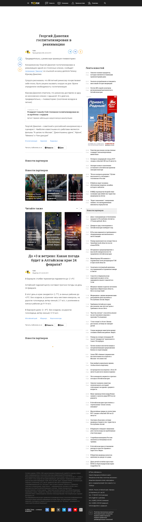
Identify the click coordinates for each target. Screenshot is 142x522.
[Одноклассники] (80, 51)
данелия (43, 141)
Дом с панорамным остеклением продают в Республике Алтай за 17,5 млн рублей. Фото (103, 219)
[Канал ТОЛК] (60, 147)
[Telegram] (70, 51)
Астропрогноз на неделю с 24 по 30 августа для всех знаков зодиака (103, 371)
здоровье (53, 141)
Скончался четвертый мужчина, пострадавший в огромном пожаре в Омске (34, 237)
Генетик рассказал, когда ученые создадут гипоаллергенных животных (102, 152)
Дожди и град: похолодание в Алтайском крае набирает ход (101, 227)
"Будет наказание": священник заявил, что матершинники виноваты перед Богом (102, 202)
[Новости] (48, 147)
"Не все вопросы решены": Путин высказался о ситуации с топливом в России (102, 176)
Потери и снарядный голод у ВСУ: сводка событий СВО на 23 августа (103, 160)
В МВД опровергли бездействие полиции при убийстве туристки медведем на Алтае (102, 194)
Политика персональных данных (104, 512)
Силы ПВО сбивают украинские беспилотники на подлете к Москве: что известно (102, 356)
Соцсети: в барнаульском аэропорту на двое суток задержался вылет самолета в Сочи (101, 279)
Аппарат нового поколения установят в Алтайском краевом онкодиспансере (102, 168)
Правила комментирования (102, 515)
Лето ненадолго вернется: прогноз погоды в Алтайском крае (103, 377)
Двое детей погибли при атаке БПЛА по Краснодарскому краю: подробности (102, 464)
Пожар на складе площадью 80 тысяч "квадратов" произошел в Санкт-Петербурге (73, 236)
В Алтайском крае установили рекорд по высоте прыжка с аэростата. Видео (101, 448)
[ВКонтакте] (75, 51)
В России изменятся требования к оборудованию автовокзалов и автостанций (103, 234)
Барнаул (43, 318)
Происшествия (80, 3)
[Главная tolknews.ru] (35, 3)
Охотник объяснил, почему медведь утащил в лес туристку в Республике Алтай (103, 422)
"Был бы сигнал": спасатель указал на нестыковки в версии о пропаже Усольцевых (103, 315)
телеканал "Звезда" (34, 71)
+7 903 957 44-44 (97, 495)
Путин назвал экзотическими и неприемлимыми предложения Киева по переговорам (102, 348)
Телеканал (65, 3)
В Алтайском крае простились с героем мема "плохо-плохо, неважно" (102, 405)
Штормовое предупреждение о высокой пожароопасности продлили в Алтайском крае (102, 252)
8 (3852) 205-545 (97, 500)
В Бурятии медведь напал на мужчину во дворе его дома (101, 456)
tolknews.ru (97, 472)
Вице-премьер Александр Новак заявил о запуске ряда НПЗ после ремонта (102, 396)
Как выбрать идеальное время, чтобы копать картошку (102, 364)
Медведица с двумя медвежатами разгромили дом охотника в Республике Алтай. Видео (53, 237)
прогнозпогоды (56, 318)
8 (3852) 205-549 (97, 503)
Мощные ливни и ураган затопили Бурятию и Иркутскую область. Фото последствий (103, 289)
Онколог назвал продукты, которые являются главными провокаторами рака (101, 75)
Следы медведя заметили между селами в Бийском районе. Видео (102, 331)
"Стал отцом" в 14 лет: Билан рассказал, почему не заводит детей (101, 324)
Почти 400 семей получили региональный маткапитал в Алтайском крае (101, 90)
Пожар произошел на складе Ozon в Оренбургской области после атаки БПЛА (103, 243)
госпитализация (31, 141)
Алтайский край (31, 318)
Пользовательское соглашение (103, 514)
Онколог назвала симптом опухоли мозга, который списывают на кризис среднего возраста (102, 386)
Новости (51, 3)
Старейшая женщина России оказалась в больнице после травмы (101, 440)
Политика (95, 3)
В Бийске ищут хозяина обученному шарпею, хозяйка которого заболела (101, 185)
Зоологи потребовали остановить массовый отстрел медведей (103, 82)
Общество (35, 273)
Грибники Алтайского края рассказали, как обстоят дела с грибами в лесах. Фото (102, 306)
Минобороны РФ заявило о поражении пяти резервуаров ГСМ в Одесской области (103, 260)
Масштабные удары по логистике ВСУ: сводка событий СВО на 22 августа (103, 413)
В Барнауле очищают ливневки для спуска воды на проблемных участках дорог (102, 431)
